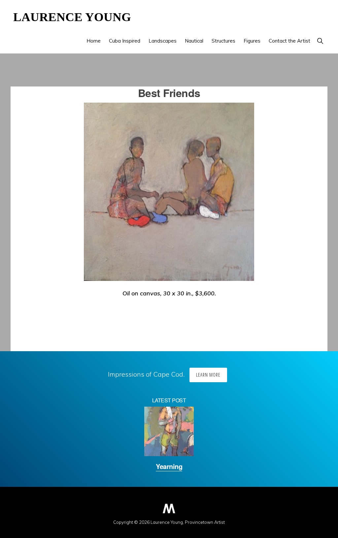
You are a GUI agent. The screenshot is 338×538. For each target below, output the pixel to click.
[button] (320, 41)
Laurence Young (72, 17)
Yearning (169, 466)
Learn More (208, 375)
